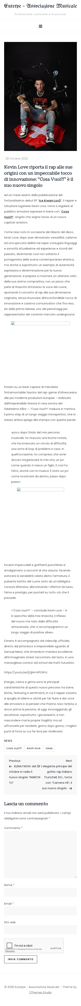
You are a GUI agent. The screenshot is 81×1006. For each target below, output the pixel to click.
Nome (9, 885)
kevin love (33, 748)
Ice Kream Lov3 (50, 200)
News (8, 741)
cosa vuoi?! (14, 748)
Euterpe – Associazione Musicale (40, 6)
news (49, 748)
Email (9, 904)
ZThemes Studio (40, 992)
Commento (13, 828)
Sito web (10, 922)
